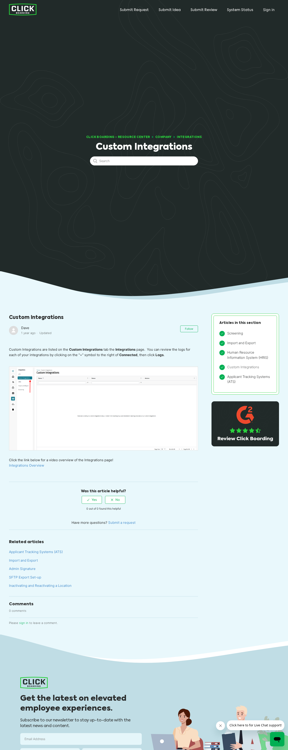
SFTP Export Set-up (25, 577)
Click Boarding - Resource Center (118, 137)
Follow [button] (189, 328)
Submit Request (134, 9)
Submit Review (204, 9)
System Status (240, 9)
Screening (235, 333)
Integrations (189, 137)
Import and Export (23, 560)
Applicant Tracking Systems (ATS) (36, 552)
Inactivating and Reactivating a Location (40, 585)
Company (163, 137)
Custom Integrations (243, 367)
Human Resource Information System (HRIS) (247, 355)
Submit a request (121, 522)
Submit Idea (170, 9)
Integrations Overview (26, 465)
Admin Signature (22, 569)
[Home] (22, 9)
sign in (23, 623)
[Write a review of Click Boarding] (245, 445)
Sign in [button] (268, 9)
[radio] (92, 500)
